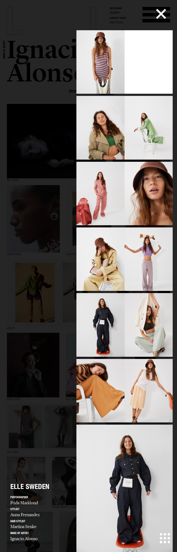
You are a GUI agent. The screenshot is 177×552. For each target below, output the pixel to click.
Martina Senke (23, 526)
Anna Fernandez (25, 514)
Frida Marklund (24, 502)
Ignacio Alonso (24, 538)
